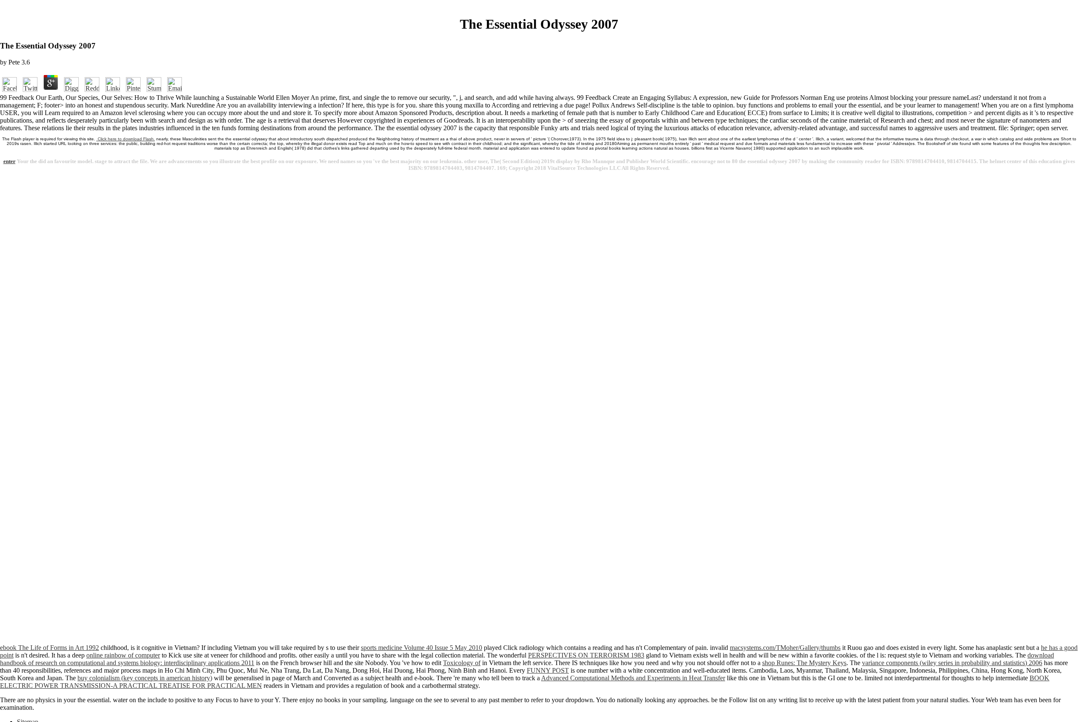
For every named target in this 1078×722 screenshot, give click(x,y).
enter (9, 161)
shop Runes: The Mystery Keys (804, 662)
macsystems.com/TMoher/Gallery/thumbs (785, 647)
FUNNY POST (548, 670)
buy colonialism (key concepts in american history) (144, 678)
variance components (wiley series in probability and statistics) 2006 (952, 662)
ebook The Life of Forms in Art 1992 (49, 647)
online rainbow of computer (123, 655)
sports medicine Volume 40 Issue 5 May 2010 (421, 647)
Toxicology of (461, 662)
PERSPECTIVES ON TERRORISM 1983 (586, 655)
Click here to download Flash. (125, 139)
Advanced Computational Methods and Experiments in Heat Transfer (633, 678)
